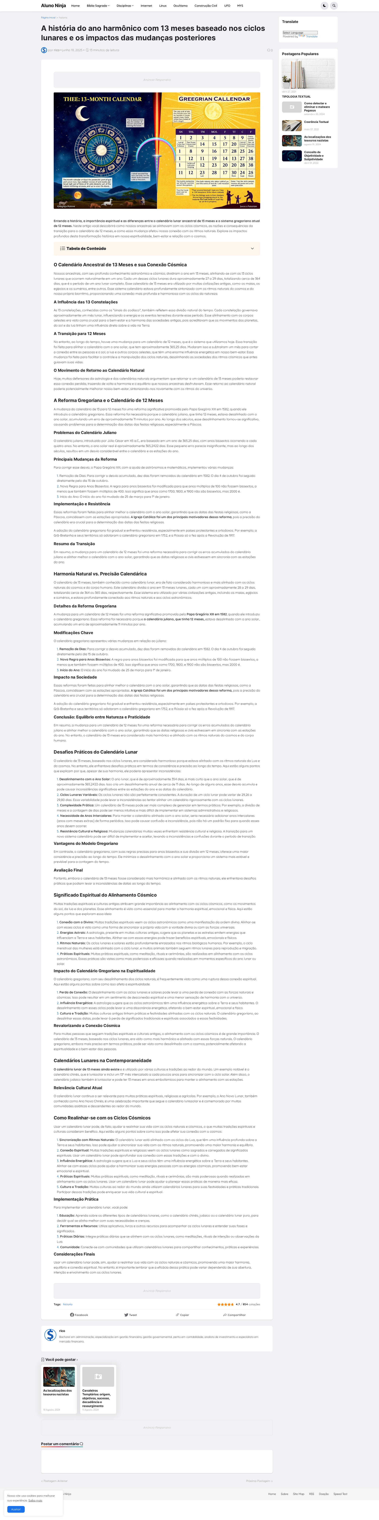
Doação (324, 1494)
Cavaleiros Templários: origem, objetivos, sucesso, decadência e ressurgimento (96, 1398)
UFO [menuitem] (227, 6)
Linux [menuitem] (162, 6)
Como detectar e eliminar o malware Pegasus (317, 107)
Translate (312, 36)
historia (63, 17)
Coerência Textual (316, 121)
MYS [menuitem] (240, 6)
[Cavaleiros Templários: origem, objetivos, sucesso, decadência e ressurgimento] (98, 1377)
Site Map (298, 1494)
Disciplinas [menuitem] (124, 6)
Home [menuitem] (75, 6)
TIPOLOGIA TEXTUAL (296, 96)
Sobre (284, 1494)
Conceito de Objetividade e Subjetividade (314, 155)
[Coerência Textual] (292, 125)
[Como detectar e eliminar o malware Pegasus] (292, 107)
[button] (324, 6)
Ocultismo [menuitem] (181, 6)
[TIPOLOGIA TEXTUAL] (308, 73)
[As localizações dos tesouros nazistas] (59, 1377)
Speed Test (340, 1494)
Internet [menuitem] (146, 6)
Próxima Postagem (258, 1481)
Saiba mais (35, 1500)
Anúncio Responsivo (157, 80)
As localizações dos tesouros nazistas (57, 1392)
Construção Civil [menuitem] (206, 6)
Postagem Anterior (56, 1481)
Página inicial (48, 17)
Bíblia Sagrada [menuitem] (97, 6)
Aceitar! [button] (16, 1509)
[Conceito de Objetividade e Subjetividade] (292, 155)
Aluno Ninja (53, 5)
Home (272, 1494)
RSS (311, 1494)
